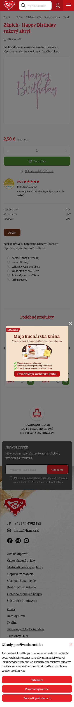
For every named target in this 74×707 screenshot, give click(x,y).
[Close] (71, 324)
